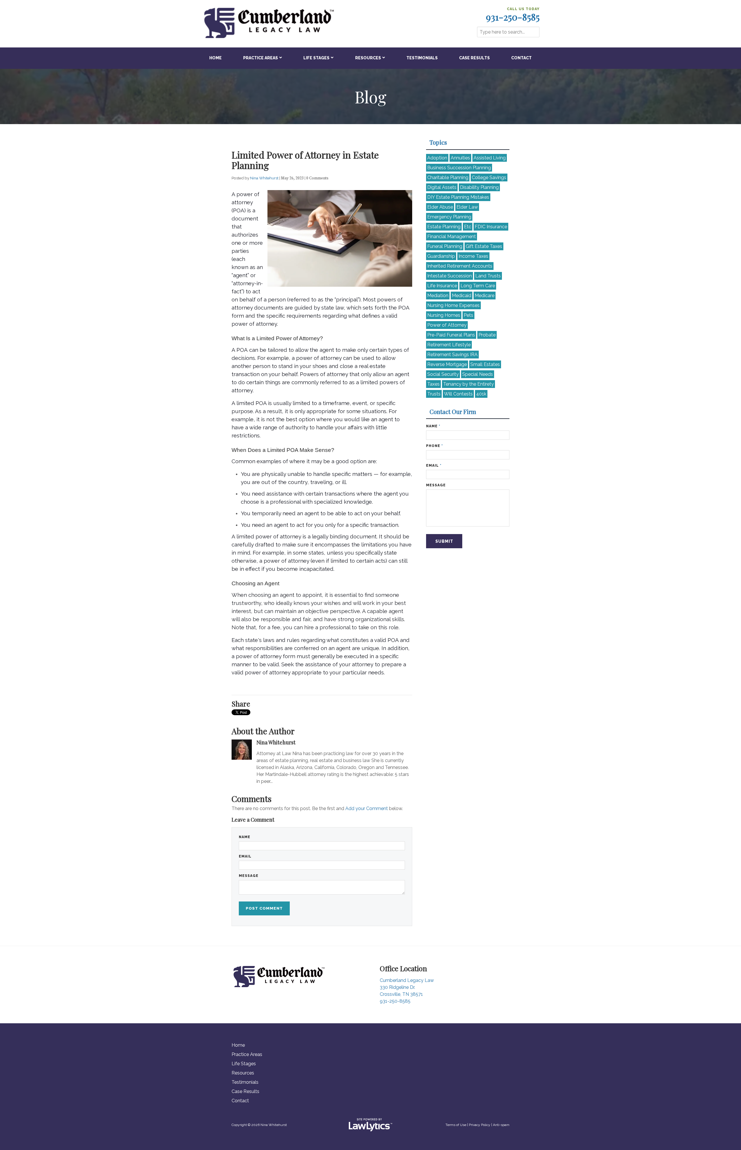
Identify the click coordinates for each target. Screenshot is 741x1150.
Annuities (460, 158)
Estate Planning (444, 226)
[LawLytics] (370, 1124)
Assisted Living (490, 158)
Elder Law (467, 207)
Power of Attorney (447, 325)
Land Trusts (488, 276)
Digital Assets (441, 187)
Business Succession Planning (459, 167)
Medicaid (461, 295)
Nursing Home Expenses (453, 305)
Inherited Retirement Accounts (459, 266)
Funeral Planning (444, 246)
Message (248, 876)
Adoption (437, 158)
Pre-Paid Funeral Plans (451, 335)
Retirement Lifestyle (449, 344)
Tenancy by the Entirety (468, 384)
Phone (434, 446)
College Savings (489, 177)
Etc (467, 226)
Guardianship (441, 256)
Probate (487, 335)
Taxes (433, 384)
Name (244, 837)
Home (215, 58)
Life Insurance (442, 285)
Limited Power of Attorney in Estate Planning (305, 159)
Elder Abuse (440, 207)
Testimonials (422, 58)
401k (481, 394)
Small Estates (485, 364)
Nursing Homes (443, 315)
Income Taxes (473, 256)
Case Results (474, 58)
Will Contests (458, 394)
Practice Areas (260, 58)
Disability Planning (479, 187)
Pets (468, 315)
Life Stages (316, 58)
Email (245, 856)
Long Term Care (478, 285)
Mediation (437, 295)
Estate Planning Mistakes (458, 197)
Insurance (491, 226)
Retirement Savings (452, 354)
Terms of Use (455, 1125)
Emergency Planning (449, 217)
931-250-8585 (513, 17)
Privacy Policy (479, 1125)
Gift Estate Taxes (484, 246)
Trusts (434, 394)
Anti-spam (501, 1125)
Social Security (443, 374)
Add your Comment (366, 808)
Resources (368, 58)
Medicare (484, 295)
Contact (521, 58)
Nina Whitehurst (264, 178)
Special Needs (477, 374)
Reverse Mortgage (447, 364)
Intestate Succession (449, 276)
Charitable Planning (447, 177)
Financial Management (451, 236)
